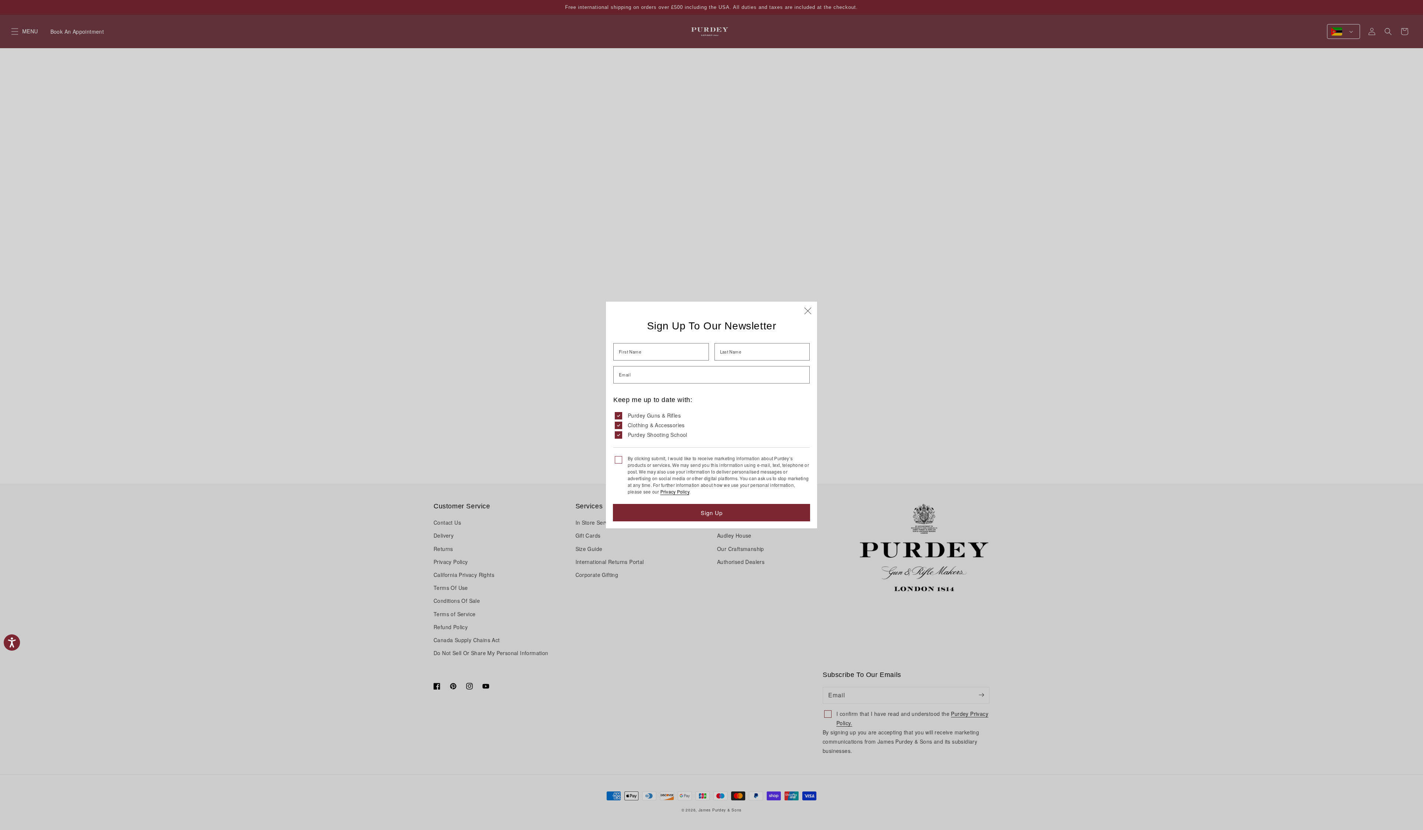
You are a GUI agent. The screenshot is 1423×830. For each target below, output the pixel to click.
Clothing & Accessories (656, 425)
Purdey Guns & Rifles (654, 415)
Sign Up (712, 513)
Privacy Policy (674, 491)
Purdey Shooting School (657, 434)
